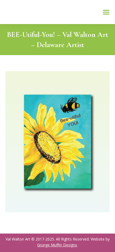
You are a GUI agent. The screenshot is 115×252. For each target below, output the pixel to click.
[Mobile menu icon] (106, 12)
